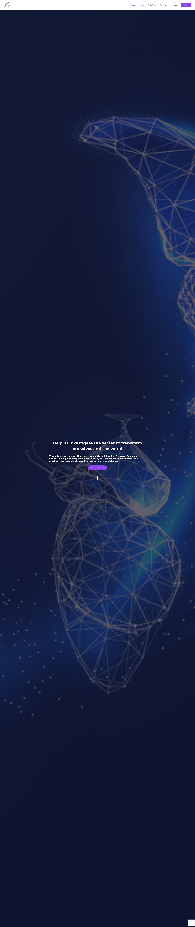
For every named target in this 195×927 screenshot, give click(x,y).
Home (133, 5)
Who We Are (152, 5)
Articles (174, 5)
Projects (163, 5)
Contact (141, 5)
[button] (186, 5)
